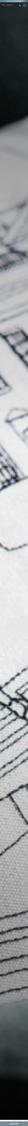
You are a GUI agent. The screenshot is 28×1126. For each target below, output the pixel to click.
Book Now (14, 1124)
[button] (2, 560)
